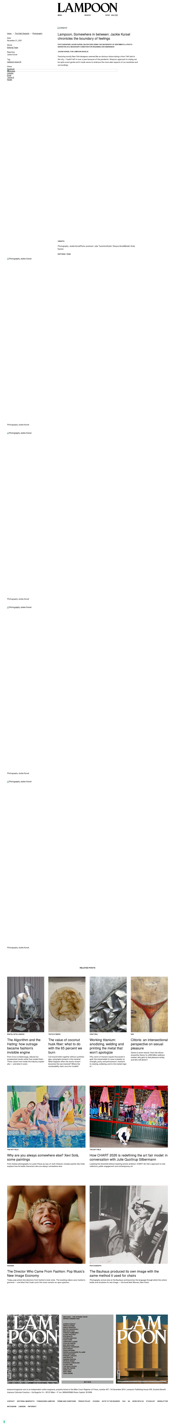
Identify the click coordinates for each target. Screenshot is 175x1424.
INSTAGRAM (11, 1406)
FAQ (123, 1401)
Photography (37, 34)
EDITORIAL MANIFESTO (25, 1401)
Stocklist (150, 1401)
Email (9, 76)
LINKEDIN (22, 1406)
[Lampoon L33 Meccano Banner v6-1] (87, 1349)
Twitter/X (10, 78)
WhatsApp (11, 71)
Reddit (9, 80)
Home (9, 34)
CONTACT (11, 1401)
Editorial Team (12, 48)
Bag (114, 15)
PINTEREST (32, 1406)
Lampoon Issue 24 (14, 62)
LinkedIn (10, 73)
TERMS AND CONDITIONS (66, 1401)
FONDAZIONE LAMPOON (46, 1401)
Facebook (11, 69)
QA (129, 1401)
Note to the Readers (111, 1401)
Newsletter (162, 1401)
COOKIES (96, 1401)
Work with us (138, 1401)
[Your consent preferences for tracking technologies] (4, 1421)
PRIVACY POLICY (84, 1401)
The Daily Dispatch (22, 34)
